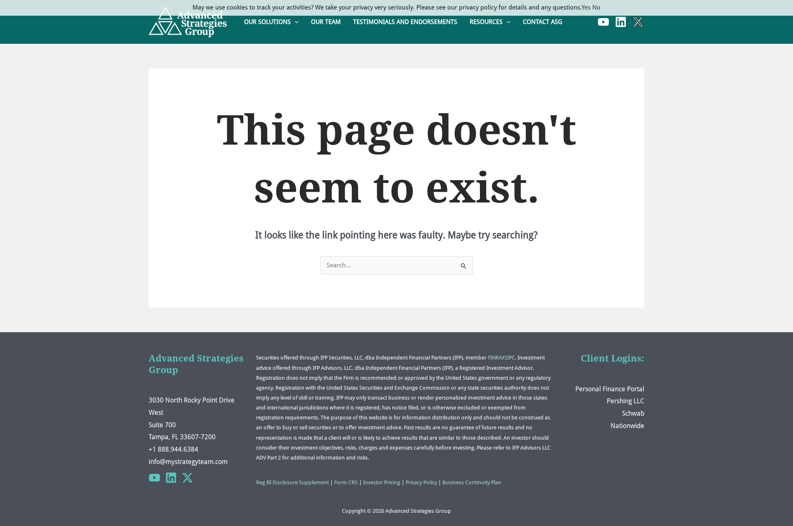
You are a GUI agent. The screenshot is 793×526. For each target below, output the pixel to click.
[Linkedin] (621, 22)
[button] (295, 22)
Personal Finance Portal (609, 389)
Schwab (633, 413)
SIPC (509, 358)
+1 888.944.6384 (173, 449)
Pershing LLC (625, 401)
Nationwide (627, 426)
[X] (638, 22)
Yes (586, 7)
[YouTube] (603, 22)
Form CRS (346, 482)
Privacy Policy (421, 482)
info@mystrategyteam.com (188, 462)
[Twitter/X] (187, 477)
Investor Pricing (381, 482)
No (596, 7)
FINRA (495, 358)
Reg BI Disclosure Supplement (292, 482)
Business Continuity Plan (471, 482)
